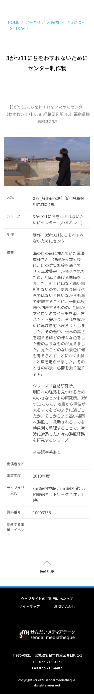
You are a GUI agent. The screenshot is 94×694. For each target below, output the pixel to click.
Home (13, 22)
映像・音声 (61, 22)
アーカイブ (35, 22)
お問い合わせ (64, 606)
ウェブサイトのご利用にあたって (47, 598)
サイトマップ (29, 606)
